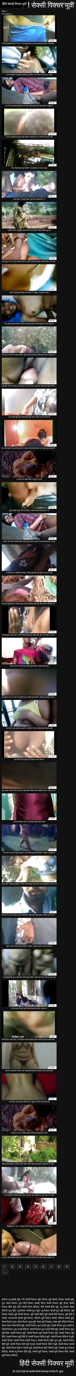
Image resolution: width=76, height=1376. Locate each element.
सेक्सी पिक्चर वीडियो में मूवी (62, 1336)
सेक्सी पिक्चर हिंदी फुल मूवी (50, 1340)
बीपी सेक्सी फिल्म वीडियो (28, 1306)
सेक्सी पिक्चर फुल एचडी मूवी (37, 1325)
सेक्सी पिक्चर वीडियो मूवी (38, 1336)
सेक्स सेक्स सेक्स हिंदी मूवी (13, 1325)
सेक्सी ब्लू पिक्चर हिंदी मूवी (20, 1351)
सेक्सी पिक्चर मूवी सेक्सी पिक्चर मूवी (42, 1332)
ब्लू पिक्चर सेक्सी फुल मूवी (28, 1310)
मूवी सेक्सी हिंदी (37, 1314)
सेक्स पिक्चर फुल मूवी (26, 1321)
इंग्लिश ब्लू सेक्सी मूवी (11, 1299)
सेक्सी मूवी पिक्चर (39, 1351)
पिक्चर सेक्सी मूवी (66, 1299)
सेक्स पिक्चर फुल (9, 1321)
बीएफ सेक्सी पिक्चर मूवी (51, 1303)
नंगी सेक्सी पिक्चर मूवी (31, 1299)
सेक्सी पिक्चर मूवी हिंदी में (16, 1336)
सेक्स (4, 11)
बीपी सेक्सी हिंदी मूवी (50, 1306)
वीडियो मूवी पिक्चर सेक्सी (45, 1318)
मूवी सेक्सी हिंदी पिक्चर (54, 1314)
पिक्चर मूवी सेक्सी (49, 1299)
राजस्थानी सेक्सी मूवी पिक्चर (20, 1318)
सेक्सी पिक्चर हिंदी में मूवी (46, 1344)
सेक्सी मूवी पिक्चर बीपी (58, 1351)
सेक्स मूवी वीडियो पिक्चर (63, 1321)
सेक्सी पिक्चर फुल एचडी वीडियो (15, 1329)
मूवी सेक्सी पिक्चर (21, 1314)
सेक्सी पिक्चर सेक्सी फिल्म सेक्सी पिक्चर (19, 1340)
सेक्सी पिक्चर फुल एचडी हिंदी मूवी (44, 1329)
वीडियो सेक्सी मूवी (66, 1318)
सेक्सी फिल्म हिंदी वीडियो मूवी (45, 1347)
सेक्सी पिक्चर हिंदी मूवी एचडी (22, 1344)
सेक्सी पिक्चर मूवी (18, 1332)
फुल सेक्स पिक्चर (9, 1303)
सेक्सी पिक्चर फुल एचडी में (62, 1325)
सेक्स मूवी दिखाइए (44, 1321)
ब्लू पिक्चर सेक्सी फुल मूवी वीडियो (55, 1310)
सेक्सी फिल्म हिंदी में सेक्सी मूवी (19, 1347)
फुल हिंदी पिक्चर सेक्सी (29, 1303)
